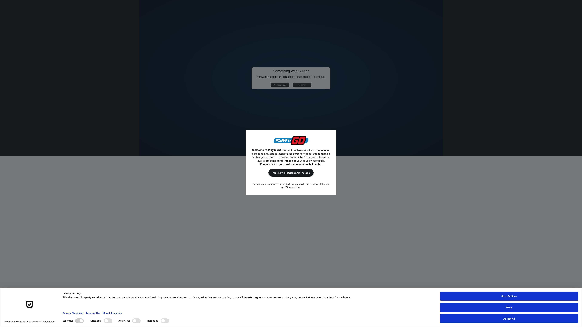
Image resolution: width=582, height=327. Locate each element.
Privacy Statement (319, 184)
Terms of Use (293, 187)
